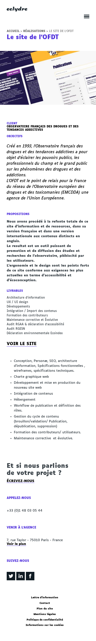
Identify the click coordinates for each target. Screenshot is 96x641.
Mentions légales (44, 614)
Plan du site (45, 609)
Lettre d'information (44, 598)
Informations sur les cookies (45, 625)
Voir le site (22, 344)
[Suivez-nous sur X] (11, 579)
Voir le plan (16, 544)
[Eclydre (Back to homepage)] (17, 10)
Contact (45, 603)
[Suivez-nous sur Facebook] (30, 579)
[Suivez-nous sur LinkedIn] (20, 579)
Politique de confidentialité (45, 620)
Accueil (13, 31)
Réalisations (34, 31)
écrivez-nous (20, 481)
